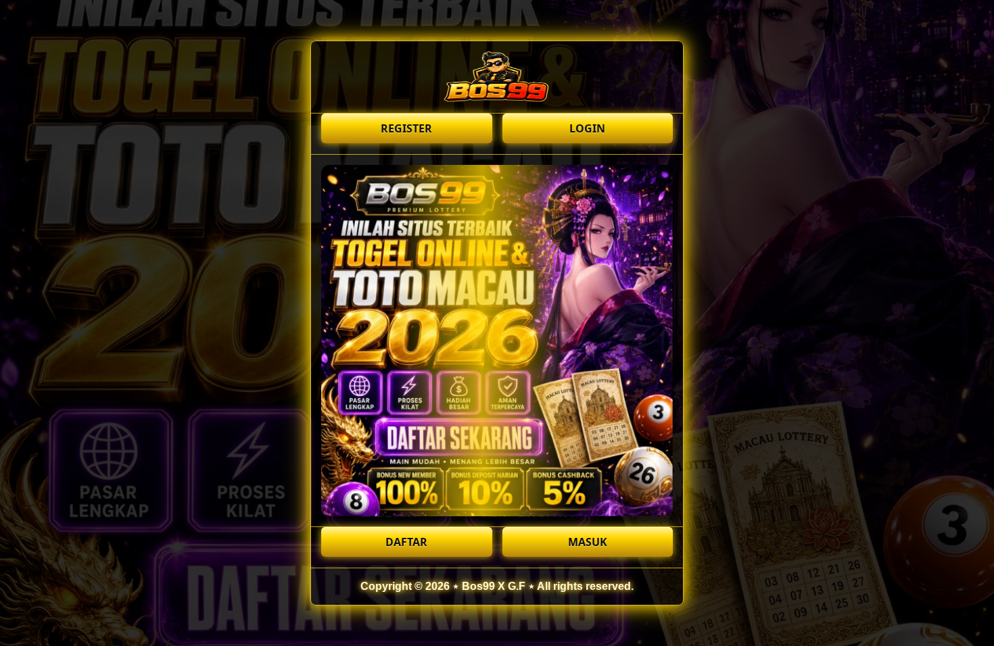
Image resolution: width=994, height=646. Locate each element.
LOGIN (587, 128)
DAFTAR (406, 542)
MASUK (587, 542)
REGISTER (406, 128)
